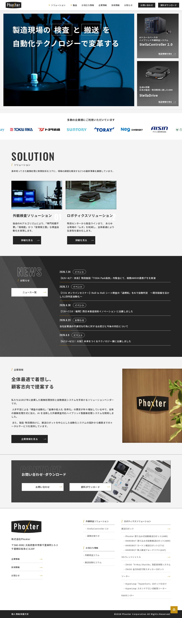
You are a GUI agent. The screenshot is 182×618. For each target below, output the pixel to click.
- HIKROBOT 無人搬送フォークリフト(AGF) (145, 550)
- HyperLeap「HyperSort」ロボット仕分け (145, 583)
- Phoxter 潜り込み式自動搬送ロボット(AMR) (146, 536)
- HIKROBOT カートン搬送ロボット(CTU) (144, 545)
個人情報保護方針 (20, 614)
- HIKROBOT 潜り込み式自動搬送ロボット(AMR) (147, 540)
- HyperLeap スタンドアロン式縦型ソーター (145, 588)
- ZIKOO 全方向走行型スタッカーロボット (144, 569)
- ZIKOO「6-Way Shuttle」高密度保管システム (147, 564)
